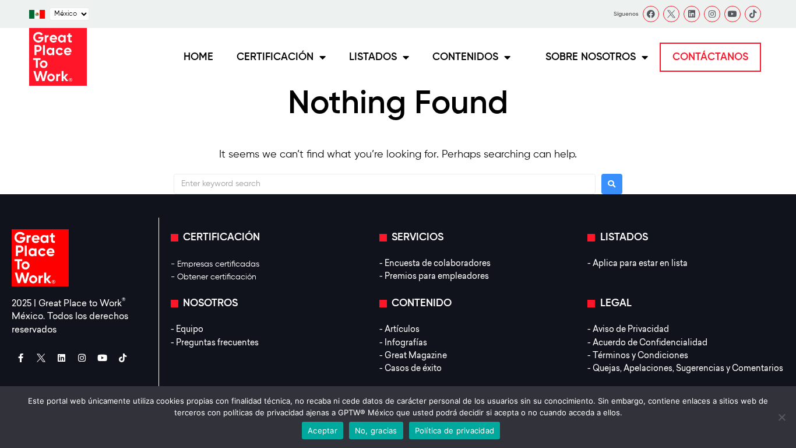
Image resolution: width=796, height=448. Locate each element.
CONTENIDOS (465, 57)
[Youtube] (732, 14)
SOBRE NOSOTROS (590, 57)
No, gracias (376, 430)
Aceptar (322, 430)
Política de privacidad (455, 430)
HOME (198, 57)
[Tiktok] (753, 14)
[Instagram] (712, 14)
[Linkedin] (692, 14)
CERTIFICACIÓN (275, 57)
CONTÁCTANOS (710, 57)
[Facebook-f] (20, 357)
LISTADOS (373, 57)
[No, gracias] (781, 417)
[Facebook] (651, 14)
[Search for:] (385, 184)
